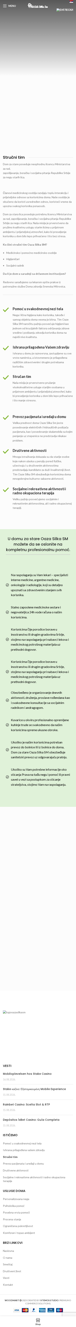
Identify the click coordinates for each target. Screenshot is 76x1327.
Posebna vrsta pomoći (16, 1212)
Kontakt (8, 1284)
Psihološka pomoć (14, 1205)
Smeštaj (7, 1264)
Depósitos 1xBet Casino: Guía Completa (31, 1120)
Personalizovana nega (16, 1199)
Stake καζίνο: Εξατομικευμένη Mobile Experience (34, 1089)
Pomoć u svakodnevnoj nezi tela (22, 1143)
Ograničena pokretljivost (18, 1226)
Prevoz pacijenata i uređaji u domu (23, 1163)
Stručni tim (10, 1157)
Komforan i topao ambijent (19, 1232)
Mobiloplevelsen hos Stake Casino (27, 1074)
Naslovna (8, 1250)
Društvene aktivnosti (15, 1170)
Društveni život (12, 1271)
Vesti (6, 1277)
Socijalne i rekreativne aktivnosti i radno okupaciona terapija (34, 1179)
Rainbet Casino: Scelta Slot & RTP (26, 1104)
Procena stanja (12, 1219)
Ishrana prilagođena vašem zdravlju (24, 1150)
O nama (7, 1257)
